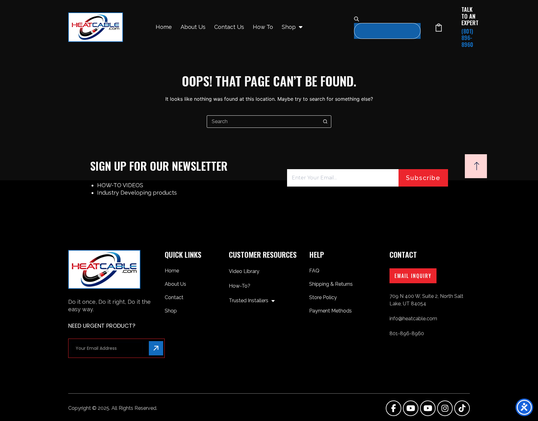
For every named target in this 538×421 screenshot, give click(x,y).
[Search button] (325, 121)
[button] (387, 19)
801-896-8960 (406, 333)
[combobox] (263, 121)
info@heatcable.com (413, 319)
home (164, 27)
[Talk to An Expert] (451, 27)
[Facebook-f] (393, 408)
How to (263, 27)
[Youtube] (410, 408)
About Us (193, 27)
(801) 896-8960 (467, 38)
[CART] (438, 27)
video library (244, 271)
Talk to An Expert (470, 16)
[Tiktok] (462, 408)
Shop (289, 27)
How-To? (239, 286)
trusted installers (248, 300)
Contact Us (229, 27)
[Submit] (156, 348)
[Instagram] (445, 408)
